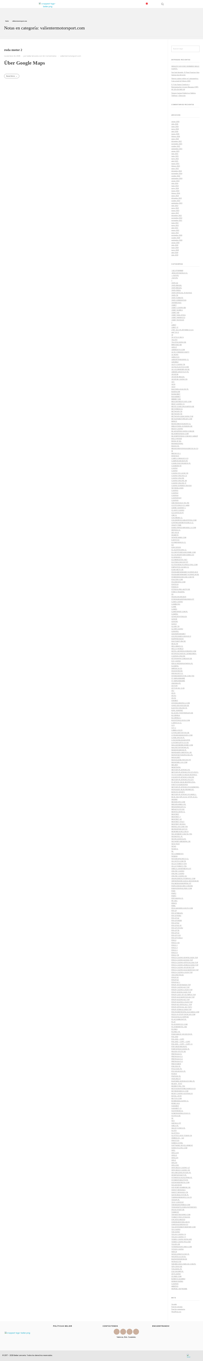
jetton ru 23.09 (177, 688)
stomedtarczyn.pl (179, 1180)
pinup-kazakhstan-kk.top (183, 997)
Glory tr (175, 626)
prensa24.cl (176, 1054)
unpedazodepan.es (179, 1224)
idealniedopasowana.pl (182, 663)
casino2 (174, 493)
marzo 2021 (175, 230)
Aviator (174, 374)
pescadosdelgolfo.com (182, 908)
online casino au (179, 876)
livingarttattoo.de (180, 733)
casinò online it (178, 483)
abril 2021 (174, 228)
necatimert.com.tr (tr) (181, 834)
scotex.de (176, 1116)
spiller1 (175, 1165)
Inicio (7, 21)
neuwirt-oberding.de (181, 841)
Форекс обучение (179, 1289)
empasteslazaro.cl (180, 567)
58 (172, 335)
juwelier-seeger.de (180, 705)
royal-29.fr (176, 1096)
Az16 (173, 384)
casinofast (176, 498)
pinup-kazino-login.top (182, 1002)
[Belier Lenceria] (48, 5)
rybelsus (175, 1103)
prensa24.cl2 (177, 1059)
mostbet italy (177, 822)
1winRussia (176, 303)
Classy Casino (177, 510)
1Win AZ (174, 283)
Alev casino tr (178, 364)
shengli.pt (176, 1123)
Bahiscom (175, 392)
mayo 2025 (175, 159)
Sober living (177, 1143)
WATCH (174, 1252)
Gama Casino (177, 602)
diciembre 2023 (176, 198)
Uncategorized (178, 1219)
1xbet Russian (177, 320)
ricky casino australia (182, 1093)
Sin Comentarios (49, 56)
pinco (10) (175, 943)
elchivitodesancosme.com (183, 552)
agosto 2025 (175, 151)
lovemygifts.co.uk (180, 743)
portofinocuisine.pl (180, 1049)
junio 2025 (175, 156)
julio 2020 (174, 245)
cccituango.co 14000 (180, 505)
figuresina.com (178, 582)
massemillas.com (179, 762)
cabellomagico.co (179, 458)
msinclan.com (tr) (179, 827)
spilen (174, 1163)
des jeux (175, 532)
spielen (174, 1158)
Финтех (174, 1286)
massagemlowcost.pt (181, 760)
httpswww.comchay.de (181, 658)
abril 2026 (174, 131)
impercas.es (176, 668)
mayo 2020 (175, 250)
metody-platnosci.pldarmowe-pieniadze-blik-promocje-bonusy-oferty (185, 789)
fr (172, 594)
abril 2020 (174, 252)
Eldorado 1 (176, 557)
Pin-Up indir (176, 920)
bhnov (174, 421)
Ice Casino (176, 661)
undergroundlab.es (180, 1222)
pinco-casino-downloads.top (184, 958)
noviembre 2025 (176, 144)
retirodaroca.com (179, 1091)
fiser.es (174, 587)
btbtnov (175, 456)
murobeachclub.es (180, 831)
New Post (175, 844)
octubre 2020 (175, 238)
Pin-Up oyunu (177, 928)
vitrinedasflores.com (181, 1247)
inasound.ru (177, 671)
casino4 (174, 495)
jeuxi (173, 698)
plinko (174, 1029)
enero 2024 (175, 196)
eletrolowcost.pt (179, 562)
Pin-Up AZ (175, 918)
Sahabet (175, 1106)
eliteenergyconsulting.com (184, 565)
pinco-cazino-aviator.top (182, 967)
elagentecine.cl (179, 550)
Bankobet (175, 394)
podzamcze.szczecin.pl (181, 1034)
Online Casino (177, 873)
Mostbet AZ (176, 819)
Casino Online (177, 478)
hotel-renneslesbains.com (183, 651)
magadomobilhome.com (182, 745)
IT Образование (178, 678)
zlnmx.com (176, 1276)
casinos (174, 500)
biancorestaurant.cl (181, 424)
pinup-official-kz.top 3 (181, 1007)
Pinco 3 (174, 948)
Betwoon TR (176, 414)
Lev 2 (173, 728)
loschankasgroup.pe (180, 740)
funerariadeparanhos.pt (182, 599)
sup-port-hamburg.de (181, 1187)
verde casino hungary (181, 1239)
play (173, 1022)
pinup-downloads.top (181, 992)
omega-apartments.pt (181, 869)
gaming (174, 614)
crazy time (176, 525)
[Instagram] (130, 1332)
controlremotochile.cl (182, 523)
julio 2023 (174, 206)
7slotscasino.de (178, 342)
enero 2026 (175, 139)
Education (176, 547)
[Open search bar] (162, 4)
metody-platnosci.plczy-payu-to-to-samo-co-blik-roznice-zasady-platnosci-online (185, 774)
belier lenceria (33, 56)
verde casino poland (181, 1242)
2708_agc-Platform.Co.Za (182, 330)
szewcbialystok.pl (180, 1195)
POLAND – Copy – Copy (180, 1042)
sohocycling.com (179, 1148)
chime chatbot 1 (178, 508)
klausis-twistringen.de (182, 713)
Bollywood (176, 439)
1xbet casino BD (178, 308)
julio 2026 (174, 124)
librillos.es (176, 730)
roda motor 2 (13, 50)
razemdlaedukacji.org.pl (183, 1081)
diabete (175, 535)
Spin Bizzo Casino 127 (180, 1168)
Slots (174, 1131)
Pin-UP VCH (176, 935)
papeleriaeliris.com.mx (182, 886)
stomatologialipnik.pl (181, 1177)
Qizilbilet (176, 1079)
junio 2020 (175, 248)
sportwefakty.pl (179, 1175)
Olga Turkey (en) (179, 864)
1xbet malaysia (178, 315)
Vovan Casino (177, 1249)
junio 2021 (175, 223)
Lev (173, 725)
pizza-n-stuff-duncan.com (183, 1014)
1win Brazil (176, 288)
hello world (177, 649)
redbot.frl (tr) (178, 1086)
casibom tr (176, 466)
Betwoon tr (176, 411)
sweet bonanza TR (179, 1192)
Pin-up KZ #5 (176, 925)
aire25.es (175, 357)
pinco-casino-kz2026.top (182, 960)
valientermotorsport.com (70, 56)
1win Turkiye (177, 298)
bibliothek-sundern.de (181, 426)
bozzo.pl (175, 446)
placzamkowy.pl (179, 1019)
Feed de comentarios (178, 1309)
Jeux (173, 693)
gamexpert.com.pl (179, 612)
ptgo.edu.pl (176, 1069)
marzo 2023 (175, 210)
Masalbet (175, 757)
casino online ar (179, 481)
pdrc (173, 906)
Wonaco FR (176, 1261)
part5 (173, 896)
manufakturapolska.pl (182, 755)
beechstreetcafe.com (181, 401)
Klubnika (175, 715)
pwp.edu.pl (176, 1076)
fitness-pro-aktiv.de (180, 589)
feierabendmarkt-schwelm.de (185, 574)
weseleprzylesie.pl (180, 1254)
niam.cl (174, 849)
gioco (174, 624)
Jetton (174, 686)
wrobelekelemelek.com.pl (183, 1264)
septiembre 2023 (176, 203)
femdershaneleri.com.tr (182, 577)
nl (172, 851)
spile (173, 1160)
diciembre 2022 (176, 215)
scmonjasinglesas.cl (181, 1113)
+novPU (174, 278)
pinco (173, 940)
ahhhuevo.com (178, 350)
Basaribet (176, 397)
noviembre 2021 (176, 220)
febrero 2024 (175, 193)
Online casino (177, 871)
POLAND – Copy (177, 1039)
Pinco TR (175, 955)
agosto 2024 (175, 181)
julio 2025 (174, 154)
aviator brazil (178, 377)
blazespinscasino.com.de (182, 431)
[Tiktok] (123, 1332)
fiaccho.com (177, 579)
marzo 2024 (175, 191)
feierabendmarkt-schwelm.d (184, 572)
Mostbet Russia (178, 824)
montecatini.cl (178, 812)
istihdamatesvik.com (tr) (182, 676)
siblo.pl (175, 1126)
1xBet (174, 305)
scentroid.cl (177, 1111)
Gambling (175, 604)
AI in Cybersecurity (180, 352)
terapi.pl (175, 1200)
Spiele (174, 1155)
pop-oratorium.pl (179, 1046)
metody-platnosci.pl (180, 770)
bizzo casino (177, 429)
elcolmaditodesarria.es (182, 555)
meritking (176, 767)
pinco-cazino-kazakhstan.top (185, 970)
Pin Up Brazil (177, 913)
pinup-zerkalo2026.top (181, 1009)
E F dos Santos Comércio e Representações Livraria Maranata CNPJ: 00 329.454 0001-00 (185, 87)
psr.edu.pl (176, 1066)
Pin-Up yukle (177, 938)
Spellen (175, 1153)
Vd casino (175, 1229)
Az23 (173, 387)
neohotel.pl (177, 836)
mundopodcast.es (179, 829)
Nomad (174, 856)
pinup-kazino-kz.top (180, 1000)
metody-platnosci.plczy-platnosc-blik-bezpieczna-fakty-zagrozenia (183, 782)
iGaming (175, 666)
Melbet (174, 765)
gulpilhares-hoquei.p (181, 636)
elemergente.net (179, 560)
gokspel (175, 631)
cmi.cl (174, 515)
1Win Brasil (176, 285)
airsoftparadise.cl (180, 359)
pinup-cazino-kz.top (180, 987)
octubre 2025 (175, 146)
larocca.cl (176, 723)
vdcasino (175, 1232)
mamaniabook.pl (179, 750)
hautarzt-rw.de (178, 641)
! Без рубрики (177, 270)
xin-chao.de (176, 1266)
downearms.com (178, 537)
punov (174, 1074)
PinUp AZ (175, 977)
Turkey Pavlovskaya (180, 1217)
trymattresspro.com (180, 1215)
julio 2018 (174, 255)
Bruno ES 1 (176, 453)
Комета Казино (178, 1279)
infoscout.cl (177, 673)
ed (172, 545)
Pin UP (174, 911)
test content (177, 1202)
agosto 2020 (175, 243)
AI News (174, 355)
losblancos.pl (178, 738)
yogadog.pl (176, 1269)
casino (174, 468)
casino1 (174, 490)
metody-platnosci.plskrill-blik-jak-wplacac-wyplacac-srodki (184, 797)
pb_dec (174, 901)
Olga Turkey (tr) (179, 866)
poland (174, 1037)
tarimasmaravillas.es (181, 1197)
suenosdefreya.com (180, 1182)
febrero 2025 (175, 166)
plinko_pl (175, 1032)
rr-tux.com (176, 1098)
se (172, 1118)
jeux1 (173, 696)
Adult (174, 347)
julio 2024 (174, 183)
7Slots (174, 340)
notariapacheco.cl (180, 859)
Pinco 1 (174, 945)
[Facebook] (117, 1332)
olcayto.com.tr (178, 861)
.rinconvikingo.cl (179, 273)
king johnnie (177, 710)
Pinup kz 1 (175, 982)
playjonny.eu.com (179, 1024)
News (173, 846)
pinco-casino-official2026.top (184, 962)
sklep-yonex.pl (178, 1128)
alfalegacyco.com (180, 367)
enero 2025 (175, 168)
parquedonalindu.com (181, 888)
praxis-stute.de (178, 1051)
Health (174, 644)
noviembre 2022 (176, 218)
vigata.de (175, 1244)
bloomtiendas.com (180, 434)
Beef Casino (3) (178, 404)
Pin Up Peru (176, 916)
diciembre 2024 (176, 171)
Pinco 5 (174, 950)
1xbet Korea (177, 310)
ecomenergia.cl (178, 542)
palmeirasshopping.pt (181, 883)
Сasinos (174, 1284)
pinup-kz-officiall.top (181, 1004)
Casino (174, 471)
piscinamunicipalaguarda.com (185, 1012)
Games (174, 609)
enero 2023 (175, 213)
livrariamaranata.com (181, 735)
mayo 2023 (175, 208)
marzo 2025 (175, 164)
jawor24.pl (176, 683)
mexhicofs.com (178, 802)
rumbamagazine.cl (180, 1101)
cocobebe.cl (177, 518)
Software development (182, 1145)
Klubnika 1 (176, 718)
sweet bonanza (178, 1190)
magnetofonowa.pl (180, 747)
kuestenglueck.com (180, 720)
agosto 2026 (175, 122)
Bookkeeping (177, 443)
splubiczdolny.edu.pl (181, 1173)
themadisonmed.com (180, 1205)
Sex (173, 1121)
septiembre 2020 (176, 240)
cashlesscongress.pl (181, 463)
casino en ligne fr (179, 473)
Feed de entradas (176, 1307)
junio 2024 (175, 186)
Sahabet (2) (176, 1108)
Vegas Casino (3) (178, 1234)
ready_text (176, 1084)
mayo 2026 (175, 129)
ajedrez (175, 362)
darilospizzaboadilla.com (183, 528)
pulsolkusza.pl (178, 1071)
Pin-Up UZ (175, 933)
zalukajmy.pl (177, 1271)
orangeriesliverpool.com (183, 878)
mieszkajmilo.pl (178, 804)
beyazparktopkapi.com (181, 419)
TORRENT (175, 1212)
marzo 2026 (175, 134)
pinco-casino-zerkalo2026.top (184, 965)
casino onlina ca (179, 476)
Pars (173, 891)
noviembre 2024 (176, 173)
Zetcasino (176, 1274)
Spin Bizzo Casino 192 (180, 1170)
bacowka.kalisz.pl (180, 389)
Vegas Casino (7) (178, 1237)
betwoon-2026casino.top (182, 416)
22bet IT (174, 327)
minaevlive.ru (178, 809)
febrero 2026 (175, 136)
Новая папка (177, 1281)
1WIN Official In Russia (181, 293)
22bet (173, 325)
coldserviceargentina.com (183, 520)
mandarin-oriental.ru (181, 752)
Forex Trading (178, 592)
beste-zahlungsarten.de (182, 406)
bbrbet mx (176, 399)
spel (173, 1150)
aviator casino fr (179, 379)
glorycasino (177, 629)
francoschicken (178, 597)
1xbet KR (175, 313)
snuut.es (175, 1140)
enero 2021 (175, 233)
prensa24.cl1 (177, 1056)
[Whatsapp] (136, 1332)
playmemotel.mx (179, 1027)
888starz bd (176, 345)
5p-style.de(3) (177, 337)
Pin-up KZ (175, 923)
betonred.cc (177, 409)
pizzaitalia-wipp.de (180, 1017)
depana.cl (176, 530)
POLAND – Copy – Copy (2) (182, 1044)
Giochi (174, 619)
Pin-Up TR (175, 930)
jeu (172, 691)
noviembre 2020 (176, 235)
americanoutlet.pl (180, 372)
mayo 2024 (175, 188)
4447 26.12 (175, 332)
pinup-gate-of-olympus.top (183, 995)
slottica (175, 1133)
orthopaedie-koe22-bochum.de (185, 881)
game (173, 607)
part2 (173, 893)
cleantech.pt (177, 513)
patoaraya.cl (177, 898)
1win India (176, 290)
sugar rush (176, 1185)
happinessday (177, 639)
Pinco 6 (174, 953)
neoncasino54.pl (178, 839)
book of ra (176, 441)
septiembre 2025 (176, 149)
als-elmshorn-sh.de (180, 369)
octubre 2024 (175, 176)
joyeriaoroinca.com (180, 703)
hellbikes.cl (177, 646)
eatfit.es (175, 540)
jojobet (174, 701)
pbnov (174, 903)
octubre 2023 (175, 201)
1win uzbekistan (178, 300)
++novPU (175, 275)
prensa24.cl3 (177, 1061)
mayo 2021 (175, 225)
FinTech (174, 584)
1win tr (174, 295)
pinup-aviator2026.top (181, 985)
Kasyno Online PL (179, 708)
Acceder (174, 1304)
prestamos (176, 1064)
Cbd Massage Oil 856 (180, 503)
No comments (177, 854)
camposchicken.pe (179, 461)
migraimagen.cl (178, 807)
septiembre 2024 (176, 178)
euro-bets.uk (177, 570)
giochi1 (174, 621)
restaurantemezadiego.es (183, 1089)
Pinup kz (175, 980)
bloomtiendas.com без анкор (184, 436)
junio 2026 (175, 126)
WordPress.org (176, 1312)
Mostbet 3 (175, 817)
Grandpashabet (178, 634)
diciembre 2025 (176, 141)
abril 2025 (174, 161)
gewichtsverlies (179, 616)
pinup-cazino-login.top (181, 990)
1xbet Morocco (178, 317)
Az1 (172, 382)
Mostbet (175, 814)
